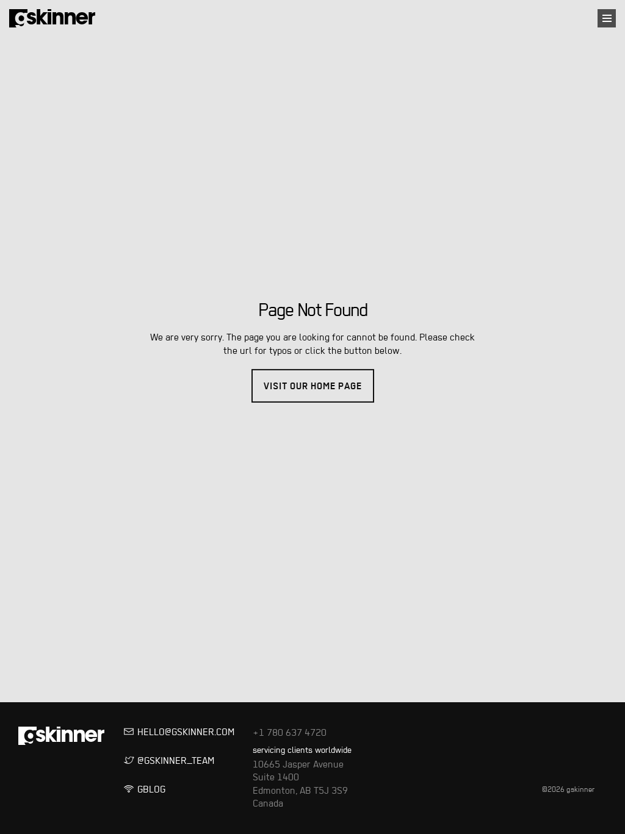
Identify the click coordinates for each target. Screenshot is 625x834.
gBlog (147, 789)
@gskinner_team (147, 760)
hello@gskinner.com (147, 732)
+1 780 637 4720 (277, 732)
